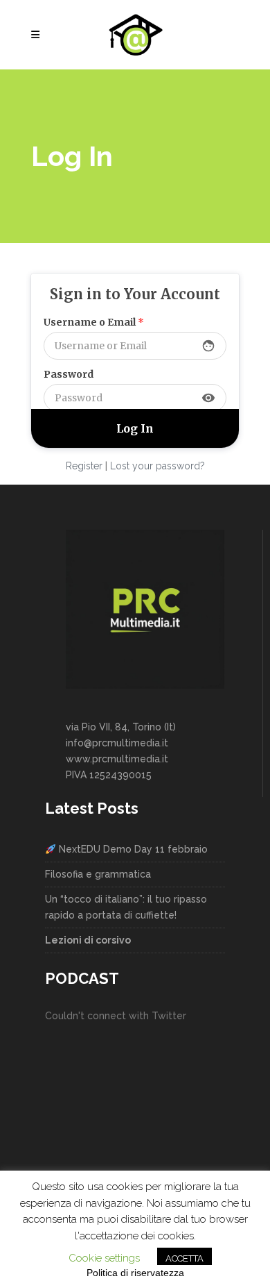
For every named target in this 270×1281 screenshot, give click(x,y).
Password (68, 374)
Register (84, 465)
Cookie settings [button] (104, 1258)
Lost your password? (157, 465)
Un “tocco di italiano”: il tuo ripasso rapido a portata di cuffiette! (126, 907)
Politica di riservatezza (135, 1272)
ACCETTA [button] (184, 1258)
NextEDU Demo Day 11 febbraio (132, 849)
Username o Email (94, 322)
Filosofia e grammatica (98, 874)
